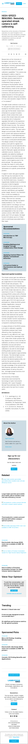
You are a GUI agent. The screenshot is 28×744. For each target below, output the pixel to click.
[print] (25, 54)
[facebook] (9, 54)
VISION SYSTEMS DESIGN (14, 726)
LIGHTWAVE (14, 724)
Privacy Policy (16, 737)
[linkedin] (11, 54)
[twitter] (14, 54)
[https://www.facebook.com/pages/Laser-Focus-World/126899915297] (11, 716)
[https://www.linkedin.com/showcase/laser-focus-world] (14, 716)
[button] (3, 4)
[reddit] (16, 54)
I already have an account (14, 593)
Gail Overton (14, 43)
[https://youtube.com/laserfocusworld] (16, 716)
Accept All (14, 741)
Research (4, 11)
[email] (19, 54)
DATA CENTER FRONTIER (14, 722)
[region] (14, 738)
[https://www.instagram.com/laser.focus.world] (12, 716)
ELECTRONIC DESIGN (14, 727)
